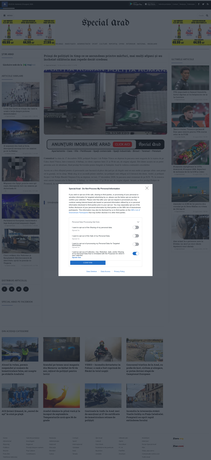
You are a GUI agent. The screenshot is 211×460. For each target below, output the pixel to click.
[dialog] (105, 230)
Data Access (105, 271)
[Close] (147, 189)
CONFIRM (87, 263)
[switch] (136, 227)
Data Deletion (91, 271)
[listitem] (105, 222)
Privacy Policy (119, 271)
